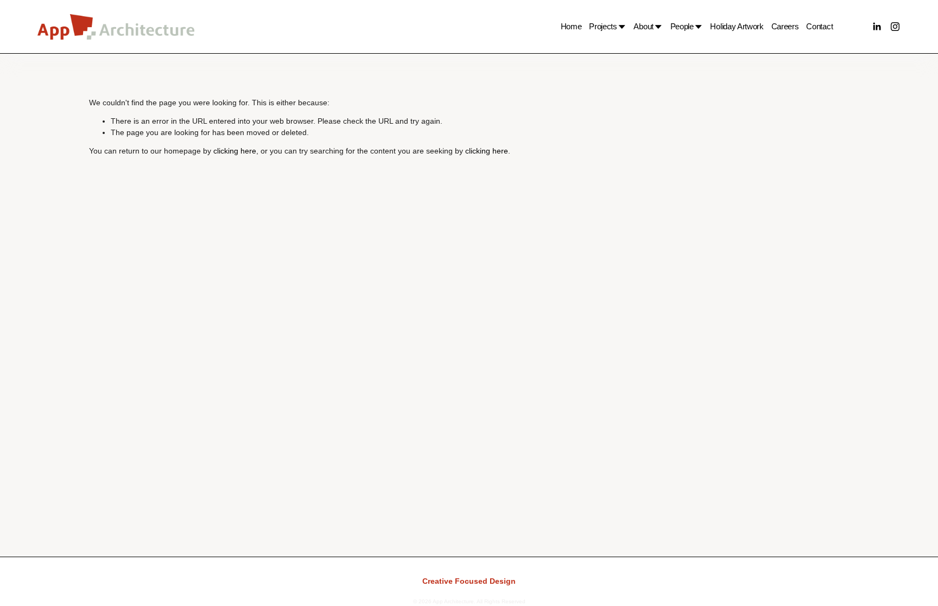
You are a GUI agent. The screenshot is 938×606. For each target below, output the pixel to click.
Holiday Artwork (736, 26)
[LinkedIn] (876, 26)
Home (571, 26)
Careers (785, 26)
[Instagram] (895, 26)
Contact (819, 26)
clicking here (234, 151)
